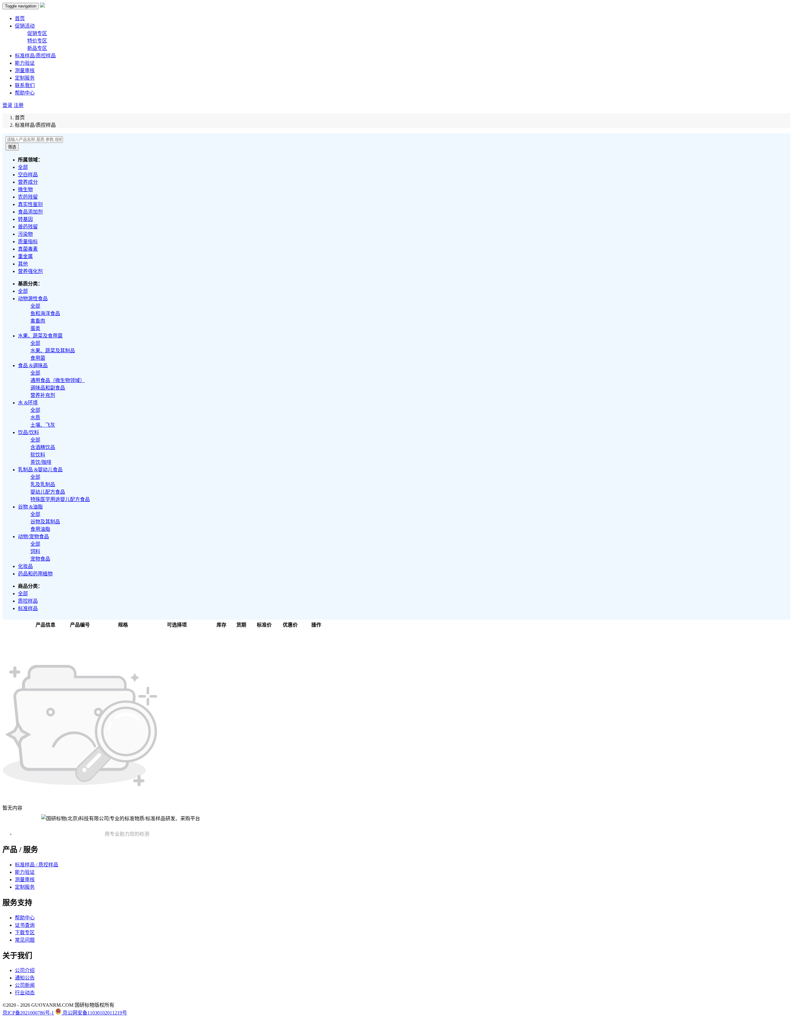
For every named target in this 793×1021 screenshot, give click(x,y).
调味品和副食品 (47, 387)
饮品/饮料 (28, 432)
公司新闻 (25, 985)
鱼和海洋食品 (45, 313)
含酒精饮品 (42, 447)
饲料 (35, 551)
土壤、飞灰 (42, 425)
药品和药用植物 (35, 573)
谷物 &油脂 (30, 506)
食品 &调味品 (33, 365)
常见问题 (25, 940)
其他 (23, 263)
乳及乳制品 (42, 484)
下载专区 (25, 932)
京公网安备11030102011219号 (94, 1012)
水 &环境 (28, 402)
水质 (35, 417)
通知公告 (25, 977)
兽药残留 (28, 226)
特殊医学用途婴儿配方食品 (60, 499)
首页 (20, 18)
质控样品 (28, 601)
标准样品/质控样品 (35, 55)
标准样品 (28, 608)
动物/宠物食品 (33, 536)
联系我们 (25, 85)
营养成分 (28, 182)
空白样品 (28, 174)
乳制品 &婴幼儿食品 (40, 469)
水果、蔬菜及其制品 (52, 350)
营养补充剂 (42, 395)
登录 (7, 105)
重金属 (25, 256)
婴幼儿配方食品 (47, 492)
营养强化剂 (30, 271)
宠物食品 (40, 558)
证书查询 (25, 925)
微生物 (25, 189)
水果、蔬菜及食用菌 (40, 335)
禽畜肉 (37, 320)
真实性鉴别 (30, 204)
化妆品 (25, 566)
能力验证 (25, 63)
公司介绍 (25, 970)
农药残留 (28, 197)
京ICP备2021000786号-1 (28, 1012)
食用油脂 (40, 529)
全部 (23, 167)
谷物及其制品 (45, 521)
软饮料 (37, 454)
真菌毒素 (28, 249)
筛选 (12, 147)
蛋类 (35, 328)
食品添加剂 (30, 211)
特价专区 (37, 40)
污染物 (25, 234)
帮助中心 (25, 92)
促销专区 (37, 33)
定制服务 (25, 78)
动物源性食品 (33, 298)
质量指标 (28, 241)
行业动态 (25, 992)
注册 (19, 105)
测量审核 (25, 70)
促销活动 (25, 26)
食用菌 (37, 358)
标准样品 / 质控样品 (36, 864)
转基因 (25, 219)
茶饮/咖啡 (40, 462)
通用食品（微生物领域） (57, 380)
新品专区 (37, 48)
